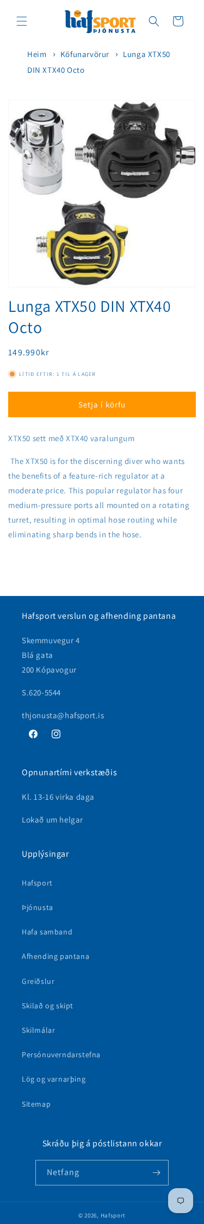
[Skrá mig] (156, 1172)
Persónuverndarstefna (61, 1054)
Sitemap (36, 1104)
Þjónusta (37, 907)
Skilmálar (38, 1030)
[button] (22, 21)
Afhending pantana (55, 956)
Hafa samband (47, 932)
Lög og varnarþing (53, 1079)
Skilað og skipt (47, 1005)
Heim (36, 54)
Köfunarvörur (84, 54)
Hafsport (37, 883)
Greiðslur (38, 981)
